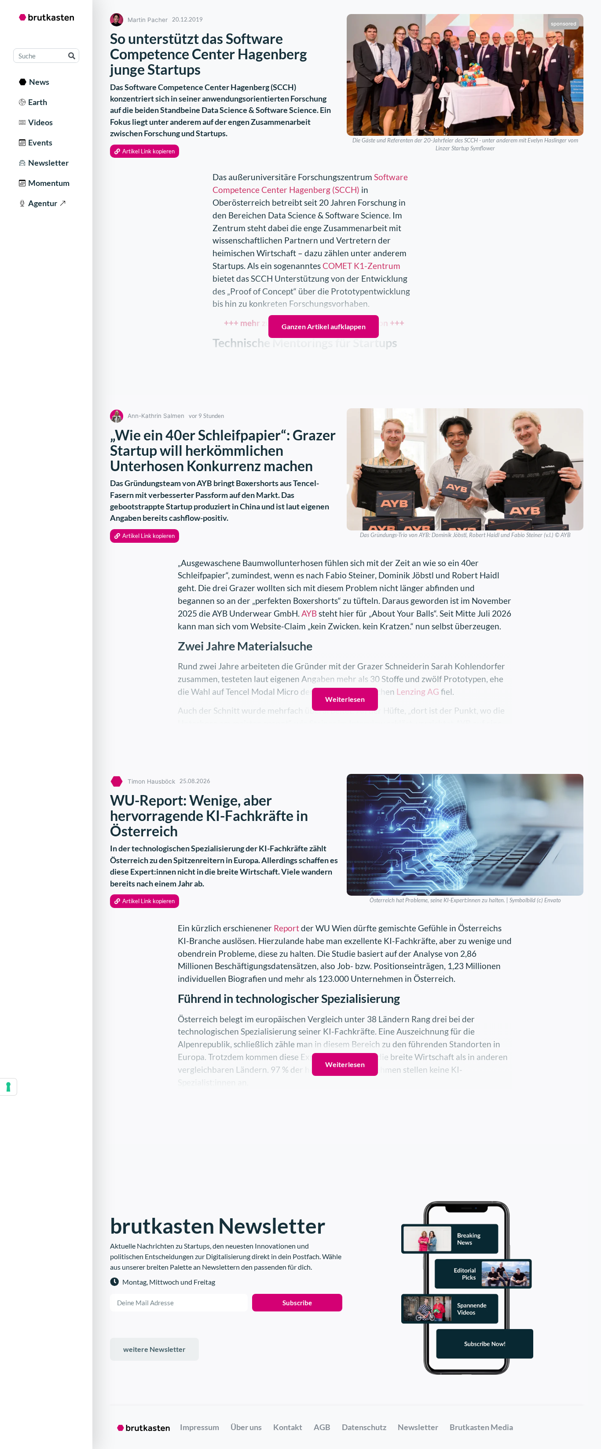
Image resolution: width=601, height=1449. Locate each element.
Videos (39, 122)
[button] (144, 151)
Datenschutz (364, 1427)
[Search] (71, 55)
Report (287, 928)
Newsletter (47, 162)
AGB (322, 1427)
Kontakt (287, 1427)
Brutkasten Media (481, 1427)
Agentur (41, 203)
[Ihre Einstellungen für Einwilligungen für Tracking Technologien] (8, 1087)
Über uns (246, 1427)
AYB (309, 613)
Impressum (199, 1427)
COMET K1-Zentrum (361, 266)
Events (39, 142)
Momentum (48, 183)
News (37, 82)
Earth (36, 102)
